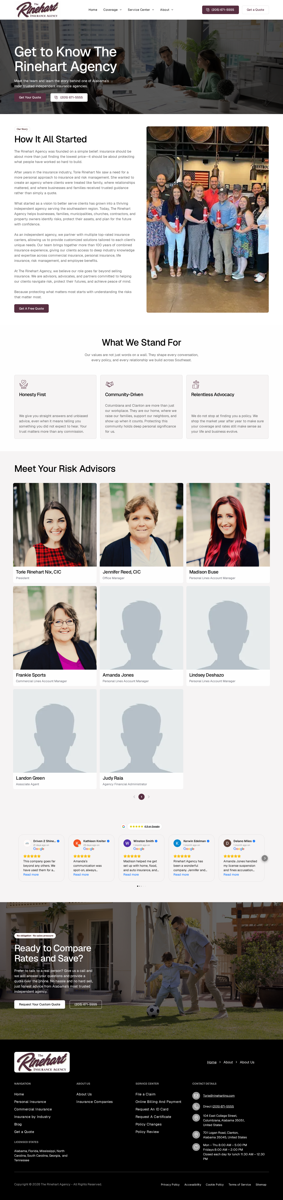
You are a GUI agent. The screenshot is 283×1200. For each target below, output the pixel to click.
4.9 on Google (152, 826)
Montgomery (85, 1157)
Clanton (100, 1125)
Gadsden (113, 1157)
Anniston (82, 1153)
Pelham (115, 1130)
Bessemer (104, 1144)
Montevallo (106, 1134)
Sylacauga (97, 1139)
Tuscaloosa (98, 1153)
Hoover (111, 1139)
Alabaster (102, 1130)
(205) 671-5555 (223, 1106)
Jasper (100, 1157)
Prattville (82, 1139)
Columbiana (84, 1125)
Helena (81, 1134)
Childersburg (85, 1148)
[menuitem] (92, 9)
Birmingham (85, 1130)
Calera (92, 1134)
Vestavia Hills (85, 1144)
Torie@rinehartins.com (219, 1096)
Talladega (103, 1148)
